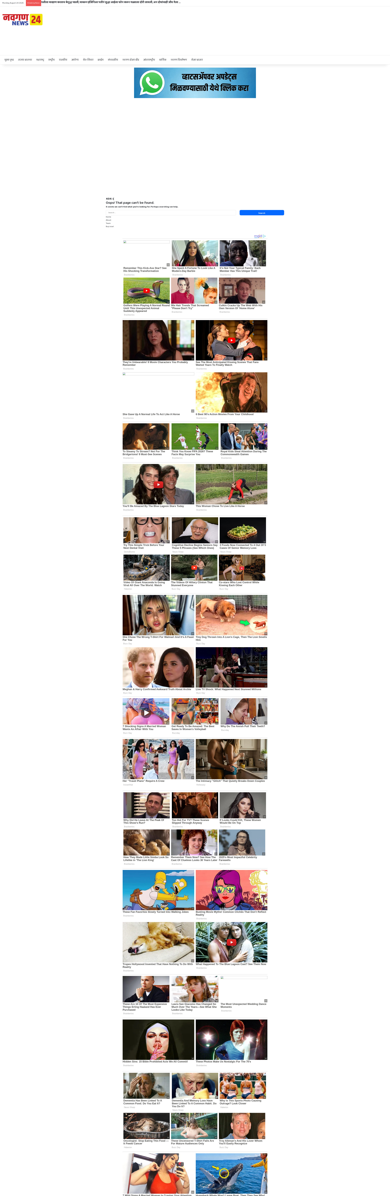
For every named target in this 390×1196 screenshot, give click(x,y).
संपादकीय (113, 60)
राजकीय (63, 60)
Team (108, 223)
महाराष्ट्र (40, 60)
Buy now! (110, 226)
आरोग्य (75, 60)
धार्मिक (162, 60)
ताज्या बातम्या (25, 60)
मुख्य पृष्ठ (9, 60)
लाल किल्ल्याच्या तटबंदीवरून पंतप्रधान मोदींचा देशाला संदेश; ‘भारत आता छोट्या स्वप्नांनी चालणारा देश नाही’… (98, 2)
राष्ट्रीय (51, 60)
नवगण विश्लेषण (179, 60)
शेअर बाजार (197, 60)
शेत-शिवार (88, 60)
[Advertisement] (260, 30)
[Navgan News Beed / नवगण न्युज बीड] (23, 19)
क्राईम (101, 60)
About (108, 220)
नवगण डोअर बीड (130, 60)
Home (108, 217)
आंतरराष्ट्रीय (149, 60)
